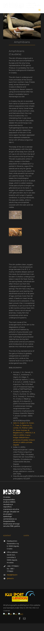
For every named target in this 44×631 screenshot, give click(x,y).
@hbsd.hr (10, 578)
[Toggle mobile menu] (40, 10)
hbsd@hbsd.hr (12, 575)
